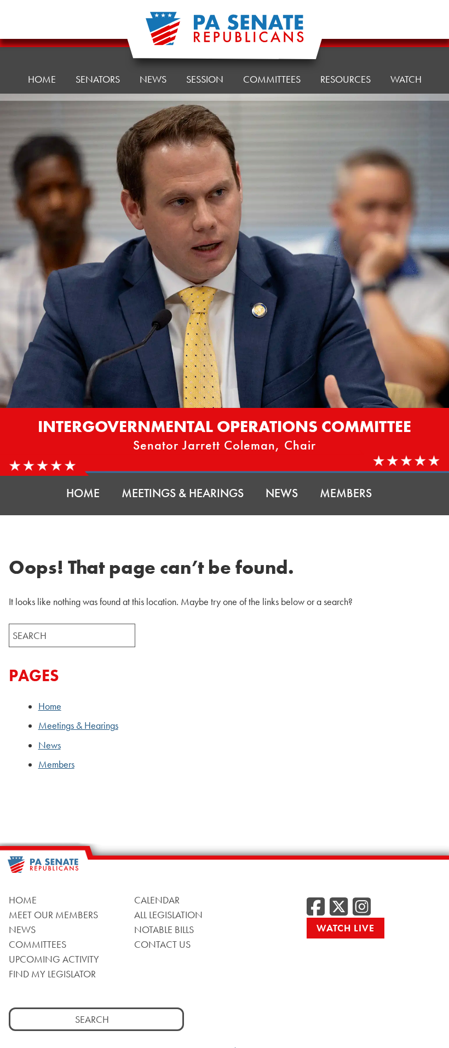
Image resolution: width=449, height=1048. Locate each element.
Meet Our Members (53, 914)
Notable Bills (164, 929)
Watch (406, 79)
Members (346, 493)
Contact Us (162, 944)
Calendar (157, 900)
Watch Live (345, 928)
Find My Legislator (52, 974)
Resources (345, 79)
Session (204, 79)
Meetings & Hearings (183, 493)
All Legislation (168, 914)
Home (42, 79)
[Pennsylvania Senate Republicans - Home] (224, 34)
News (153, 79)
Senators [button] (98, 79)
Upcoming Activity (54, 959)
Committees (272, 79)
